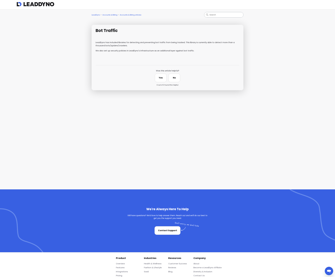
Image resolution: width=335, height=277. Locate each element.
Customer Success (177, 263)
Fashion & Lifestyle (153, 267)
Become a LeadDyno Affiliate (207, 267)
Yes (161, 77)
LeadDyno (96, 15)
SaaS (146, 271)
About (196, 263)
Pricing (119, 275)
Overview (120, 263)
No (174, 77)
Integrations (122, 271)
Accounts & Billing (109, 15)
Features (120, 267)
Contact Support (167, 230)
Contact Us (199, 275)
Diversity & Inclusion (202, 271)
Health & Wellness (152, 263)
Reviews (172, 267)
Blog (170, 271)
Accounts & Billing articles (130, 15)
